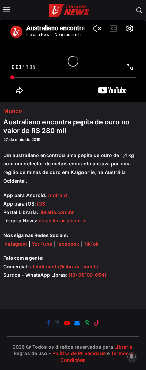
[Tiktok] (96, 322)
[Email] (77, 322)
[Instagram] (57, 322)
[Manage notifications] (131, 356)
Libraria (123, 347)
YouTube (42, 244)
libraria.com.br (56, 212)
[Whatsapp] (87, 322)
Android (57, 195)
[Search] (139, 10)
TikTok (91, 244)
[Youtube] (67, 322)
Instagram (15, 244)
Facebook (67, 244)
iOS (41, 204)
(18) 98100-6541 (87, 275)
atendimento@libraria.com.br (64, 266)
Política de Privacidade (79, 353)
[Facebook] (48, 322)
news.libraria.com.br (63, 220)
